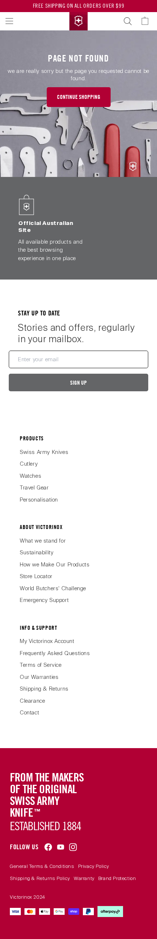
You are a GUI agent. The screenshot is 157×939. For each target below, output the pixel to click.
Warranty (84, 878)
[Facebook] (48, 847)
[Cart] (148, 21)
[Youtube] (60, 847)
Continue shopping (78, 97)
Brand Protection (117, 878)
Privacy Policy (93, 866)
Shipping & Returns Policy (40, 878)
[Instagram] (73, 847)
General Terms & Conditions (42, 866)
